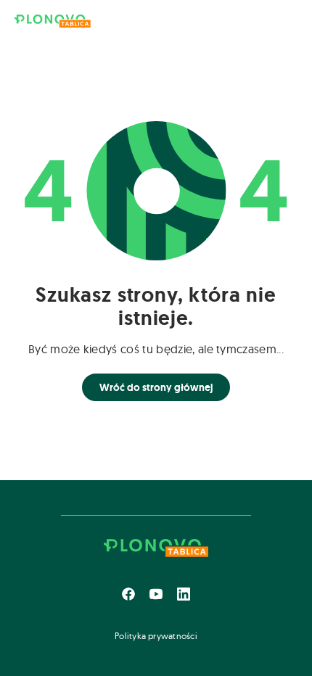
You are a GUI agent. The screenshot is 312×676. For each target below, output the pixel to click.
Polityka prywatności (156, 635)
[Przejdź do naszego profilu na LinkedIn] (183, 594)
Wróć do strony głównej (156, 387)
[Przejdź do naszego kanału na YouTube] (156, 594)
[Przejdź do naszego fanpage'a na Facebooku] (128, 594)
